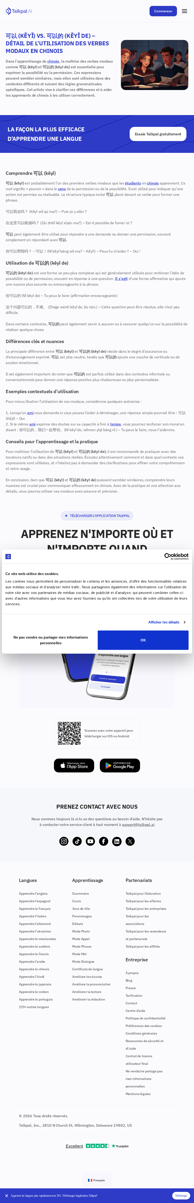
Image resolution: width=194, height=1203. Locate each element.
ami (30, 412)
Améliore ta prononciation (91, 984)
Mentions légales (138, 1094)
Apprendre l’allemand (35, 924)
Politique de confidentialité (146, 1018)
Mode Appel (80, 939)
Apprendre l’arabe (32, 961)
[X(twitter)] (130, 841)
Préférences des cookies (144, 1026)
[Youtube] (90, 841)
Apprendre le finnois (34, 954)
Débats (77, 924)
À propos (132, 973)
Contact (131, 1003)
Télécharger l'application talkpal (100, 516)
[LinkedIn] (117, 841)
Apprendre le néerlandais (37, 939)
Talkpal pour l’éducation (143, 893)
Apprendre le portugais (36, 999)
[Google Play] (120, 766)
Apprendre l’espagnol (34, 901)
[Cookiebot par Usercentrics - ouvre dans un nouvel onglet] (168, 556)
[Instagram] (64, 841)
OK (143, 640)
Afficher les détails (164, 622)
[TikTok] (77, 841)
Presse (131, 988)
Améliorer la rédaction (88, 999)
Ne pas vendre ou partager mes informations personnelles (50, 640)
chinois (53, 61)
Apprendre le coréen (34, 992)
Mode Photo (81, 931)
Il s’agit (121, 278)
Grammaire (80, 893)
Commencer (163, 11)
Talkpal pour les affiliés (143, 946)
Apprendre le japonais (35, 984)
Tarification (134, 995)
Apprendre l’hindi (31, 977)
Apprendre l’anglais (33, 893)
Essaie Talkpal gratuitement (158, 134)
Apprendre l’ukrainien (35, 931)
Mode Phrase (81, 946)
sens (62, 188)
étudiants (133, 183)
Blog (129, 980)
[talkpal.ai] (19, 11)
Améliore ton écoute (87, 977)
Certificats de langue (87, 969)
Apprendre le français (35, 909)
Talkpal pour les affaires (143, 901)
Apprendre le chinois (34, 969)
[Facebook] (103, 841)
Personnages (82, 916)
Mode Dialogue (83, 961)
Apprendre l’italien (32, 916)
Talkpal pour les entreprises (146, 909)
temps (115, 424)
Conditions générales (141, 1033)
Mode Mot (79, 954)
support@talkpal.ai (138, 824)
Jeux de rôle (81, 909)
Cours (76, 901)
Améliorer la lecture (86, 992)
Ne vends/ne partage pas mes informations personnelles (144, 1078)
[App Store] (74, 766)
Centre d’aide (135, 1011)
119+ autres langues (34, 1007)
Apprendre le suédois (34, 946)
